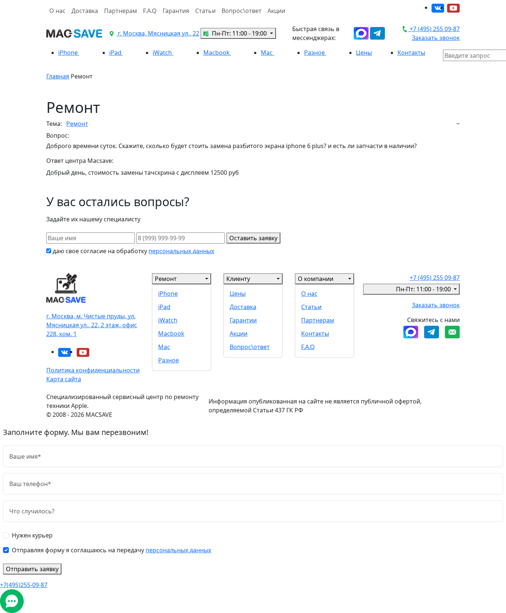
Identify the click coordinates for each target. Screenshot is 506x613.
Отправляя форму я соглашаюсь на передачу (111, 550)
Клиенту (238, 279)
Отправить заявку (32, 569)
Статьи (205, 11)
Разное (315, 52)
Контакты (411, 52)
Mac (267, 52)
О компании (315, 279)
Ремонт (77, 124)
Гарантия (176, 11)
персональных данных (181, 251)
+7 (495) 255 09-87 (434, 29)
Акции (276, 11)
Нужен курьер (32, 535)
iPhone (68, 52)
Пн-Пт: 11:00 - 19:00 (239, 33)
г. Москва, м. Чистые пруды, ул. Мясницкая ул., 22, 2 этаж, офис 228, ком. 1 (91, 325)
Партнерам (120, 11)
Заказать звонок (436, 38)
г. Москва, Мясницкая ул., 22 (157, 33)
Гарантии (243, 320)
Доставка (84, 11)
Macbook (217, 52)
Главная (57, 76)
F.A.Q (150, 11)
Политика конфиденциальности (93, 370)
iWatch (163, 52)
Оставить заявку (253, 238)
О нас (57, 11)
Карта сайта (63, 379)
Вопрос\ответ (242, 11)
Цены (364, 52)
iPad (116, 52)
